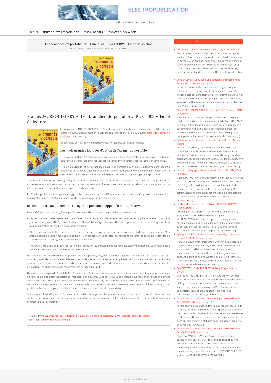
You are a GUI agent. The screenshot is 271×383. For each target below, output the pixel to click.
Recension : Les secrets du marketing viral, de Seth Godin (208, 49)
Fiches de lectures (117, 48)
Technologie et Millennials (55, 319)
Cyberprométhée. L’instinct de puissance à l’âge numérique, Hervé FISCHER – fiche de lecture (97, 315)
